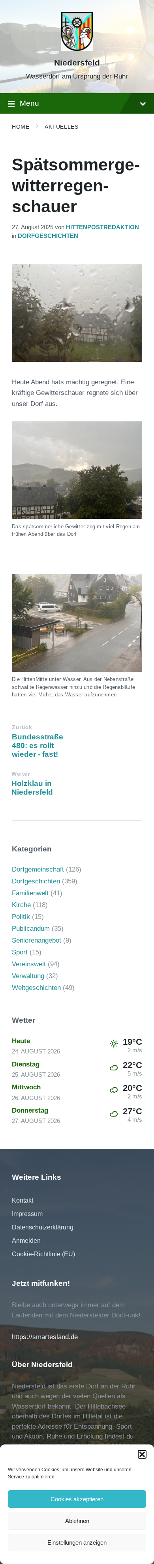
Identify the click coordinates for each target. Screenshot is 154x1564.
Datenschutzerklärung (42, 1227)
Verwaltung (28, 976)
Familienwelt (30, 893)
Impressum (27, 1213)
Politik (21, 916)
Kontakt (22, 1200)
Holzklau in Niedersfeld (32, 787)
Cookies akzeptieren (77, 1499)
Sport (20, 952)
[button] (142, 1454)
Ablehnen (77, 1520)
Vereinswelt (29, 964)
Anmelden (26, 1240)
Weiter (20, 774)
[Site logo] (77, 48)
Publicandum (31, 928)
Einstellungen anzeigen (77, 1542)
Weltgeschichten (36, 988)
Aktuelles (61, 126)
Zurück (22, 727)
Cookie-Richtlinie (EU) (43, 1254)
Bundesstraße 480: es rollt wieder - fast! (37, 745)
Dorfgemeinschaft (38, 869)
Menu (29, 103)
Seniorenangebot (36, 940)
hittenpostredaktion (102, 227)
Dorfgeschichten (48, 236)
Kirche (21, 905)
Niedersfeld (77, 62)
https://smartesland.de (45, 1337)
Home (20, 126)
